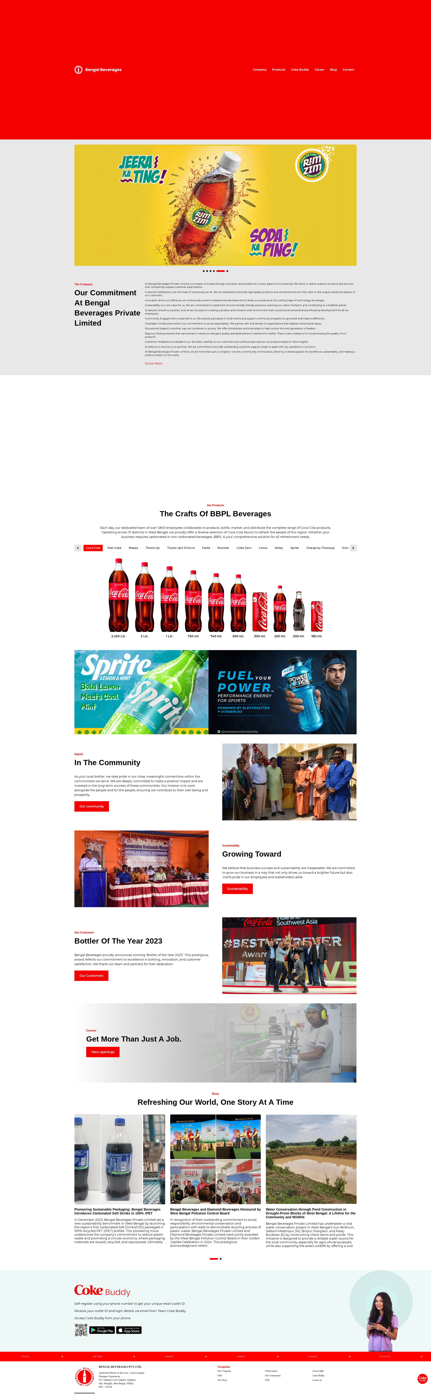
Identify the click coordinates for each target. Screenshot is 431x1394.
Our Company (224, 1371)
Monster (223, 548)
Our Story (222, 1380)
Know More (153, 363)
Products (278, 69)
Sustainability (237, 889)
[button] (203, 271)
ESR (220, 1375)
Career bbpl (318, 1371)
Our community (91, 806)
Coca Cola (93, 548)
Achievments (271, 1371)
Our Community (273, 1375)
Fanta (206, 548)
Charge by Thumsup (320, 548)
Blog (333, 69)
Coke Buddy (300, 69)
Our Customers (91, 976)
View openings (102, 1052)
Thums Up (152, 548)
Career (319, 69)
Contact (348, 69)
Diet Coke (115, 548)
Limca (263, 548)
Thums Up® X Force (181, 548)
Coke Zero (244, 548)
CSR (267, 1380)
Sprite (294, 548)
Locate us (317, 1380)
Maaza (133, 548)
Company (260, 69)
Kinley (279, 548)
